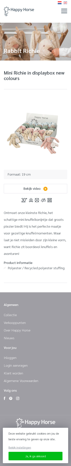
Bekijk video (32, 188)
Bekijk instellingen (20, 447)
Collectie (10, 315)
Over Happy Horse (17, 330)
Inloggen (10, 357)
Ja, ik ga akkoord (35, 456)
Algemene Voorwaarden (21, 380)
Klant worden (13, 373)
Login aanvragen (16, 365)
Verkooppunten (15, 322)
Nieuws (9, 338)
